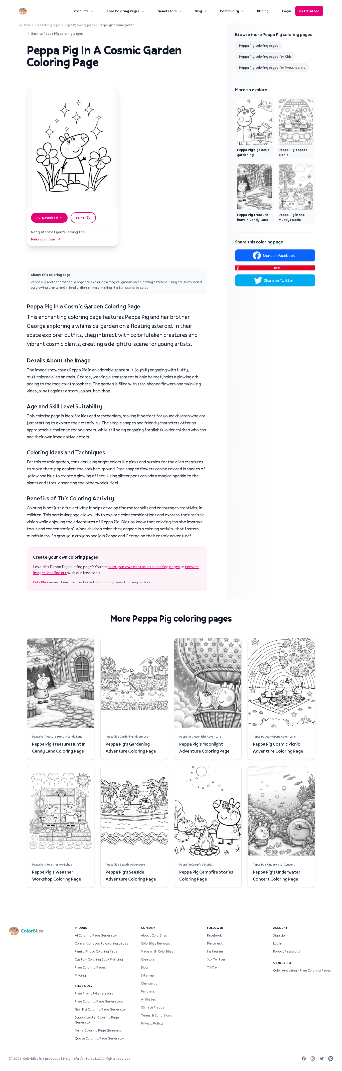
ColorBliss (40, 582)
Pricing (262, 11)
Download (50, 217)
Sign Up (279, 935)
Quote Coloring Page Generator (99, 1038)
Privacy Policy (152, 1023)
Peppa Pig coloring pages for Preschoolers (272, 67)
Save (277, 268)
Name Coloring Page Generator (99, 1030)
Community (229, 11)
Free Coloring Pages (123, 11)
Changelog (149, 983)
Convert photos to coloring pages (101, 943)
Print (80, 217)
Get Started (309, 11)
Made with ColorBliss (157, 951)
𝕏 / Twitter (216, 959)
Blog (198, 11)
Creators (148, 959)
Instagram (215, 951)
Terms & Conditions (156, 1015)
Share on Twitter (278, 280)
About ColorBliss (154, 935)
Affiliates (148, 999)
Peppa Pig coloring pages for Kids (265, 56)
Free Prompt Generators (94, 993)
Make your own (43, 239)
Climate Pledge (152, 1007)
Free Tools (83, 986)
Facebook (214, 935)
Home (27, 25)
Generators (167, 11)
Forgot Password (286, 951)
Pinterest (215, 943)
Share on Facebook (279, 255)
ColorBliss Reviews (155, 943)
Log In (277, 943)
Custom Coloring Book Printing (99, 959)
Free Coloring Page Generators (99, 1001)
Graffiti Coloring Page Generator (100, 1009)
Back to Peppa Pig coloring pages (57, 33)
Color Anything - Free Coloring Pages (302, 970)
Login (286, 11)
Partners (148, 991)
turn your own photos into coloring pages (144, 566)
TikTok (212, 967)
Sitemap (147, 975)
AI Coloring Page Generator (96, 935)
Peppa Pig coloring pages (80, 25)
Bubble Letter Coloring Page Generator (97, 1020)
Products (81, 11)
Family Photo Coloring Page (96, 951)
